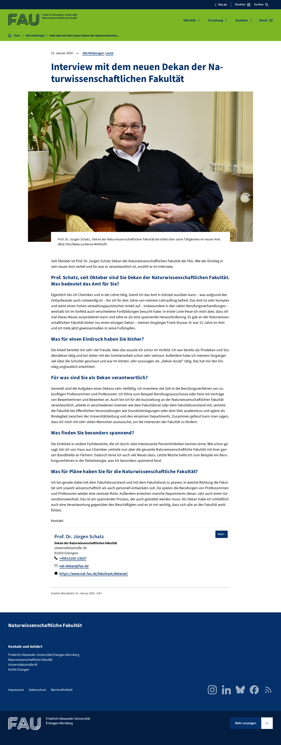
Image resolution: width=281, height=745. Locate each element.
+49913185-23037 (72, 558)
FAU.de (222, 5)
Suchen (259, 4)
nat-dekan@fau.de (74, 566)
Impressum (16, 690)
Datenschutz (37, 690)
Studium (241, 20)
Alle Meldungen (93, 53)
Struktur (240, 4)
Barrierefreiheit (61, 690)
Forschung (215, 20)
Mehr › (223, 534)
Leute (109, 53)
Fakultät (189, 20)
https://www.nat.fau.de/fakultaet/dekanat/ (93, 573)
